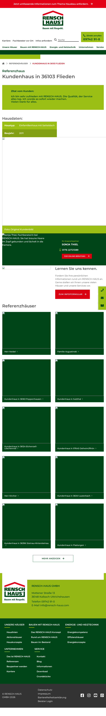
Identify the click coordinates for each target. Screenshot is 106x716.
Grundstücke (44, 676)
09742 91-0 (91, 39)
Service (100, 47)
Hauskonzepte (14, 642)
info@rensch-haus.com (54, 605)
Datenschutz (45, 690)
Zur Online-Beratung (75, 256)
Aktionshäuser (14, 637)
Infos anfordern (44, 40)
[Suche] (55, 40)
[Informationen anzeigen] (102, 306)
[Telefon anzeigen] (102, 290)
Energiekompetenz (77, 632)
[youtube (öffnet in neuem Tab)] (95, 695)
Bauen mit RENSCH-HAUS (33, 47)
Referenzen (13, 661)
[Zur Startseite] (3, 63)
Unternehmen (86, 47)
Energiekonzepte (76, 642)
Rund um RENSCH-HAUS (44, 637)
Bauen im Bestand (40, 642)
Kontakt (41, 656)
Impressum (44, 693)
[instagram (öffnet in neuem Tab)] (89, 695)
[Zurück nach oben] (98, 708)
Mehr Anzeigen (51, 558)
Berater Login (45, 701)
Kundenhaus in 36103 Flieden (48, 63)
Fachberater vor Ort (23, 40)
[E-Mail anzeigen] (102, 298)
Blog (39, 661)
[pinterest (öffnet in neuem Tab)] (102, 695)
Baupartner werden (17, 666)
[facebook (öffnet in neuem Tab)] (82, 695)
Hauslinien (12, 632)
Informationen (44, 666)
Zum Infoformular (70, 294)
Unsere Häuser (9, 47)
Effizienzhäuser (75, 637)
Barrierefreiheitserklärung (52, 697)
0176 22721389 (70, 250)
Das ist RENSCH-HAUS (18, 656)
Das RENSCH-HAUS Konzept (46, 632)
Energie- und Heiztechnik (63, 47)
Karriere (6, 40)
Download (42, 671)
